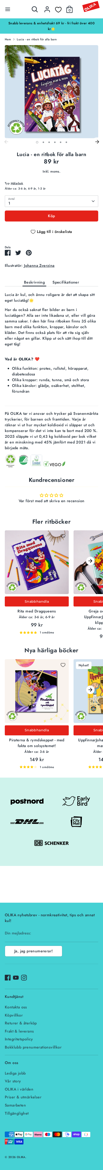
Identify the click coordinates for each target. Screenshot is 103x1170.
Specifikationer (65, 282)
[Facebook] (8, 977)
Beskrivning (34, 282)
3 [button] (49, 142)
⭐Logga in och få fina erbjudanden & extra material (51, 23)
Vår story (13, 1081)
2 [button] (43, 142)
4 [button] (55, 142)
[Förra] (6, 142)
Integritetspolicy (19, 1039)
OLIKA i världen (19, 1089)
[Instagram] (24, 977)
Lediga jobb (15, 1073)
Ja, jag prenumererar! (33, 951)
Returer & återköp (21, 1023)
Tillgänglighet (17, 1113)
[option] (51, 23)
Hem (8, 39)
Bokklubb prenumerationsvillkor (33, 1047)
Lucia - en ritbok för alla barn (37, 39)
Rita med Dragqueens (36, 611)
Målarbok (17, 183)
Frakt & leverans (19, 1031)
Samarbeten (15, 1105)
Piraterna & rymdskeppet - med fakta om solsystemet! (36, 742)
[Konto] (47, 7)
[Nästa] (97, 142)
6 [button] (66, 142)
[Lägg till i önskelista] (63, 536)
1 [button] (37, 142)
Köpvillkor (14, 1015)
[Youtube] (16, 977)
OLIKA (21, 1157)
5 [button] (60, 142)
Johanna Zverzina (39, 265)
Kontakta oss (16, 1007)
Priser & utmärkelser (23, 1097)
